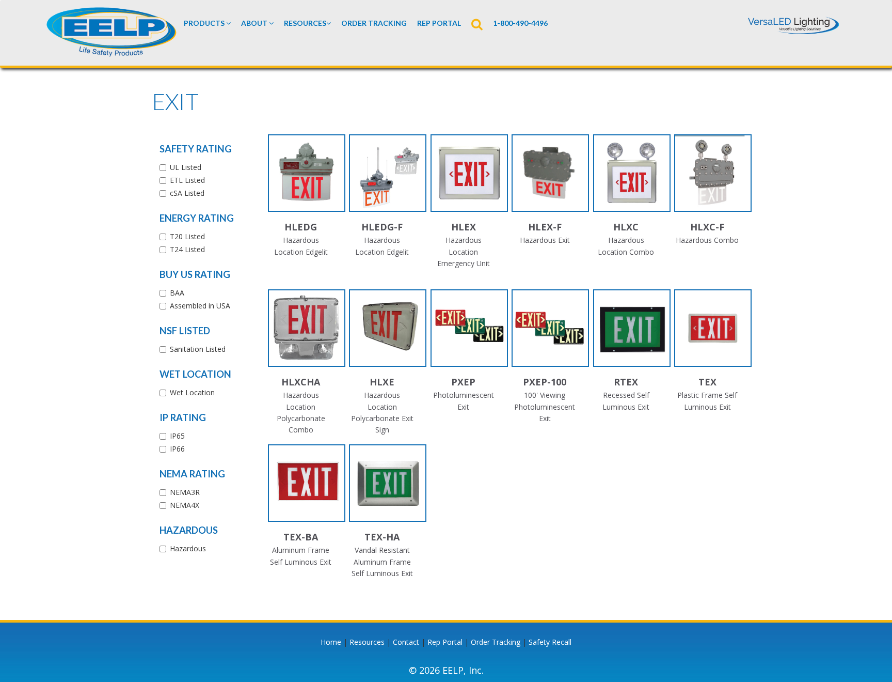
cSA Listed (187, 193)
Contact (406, 642)
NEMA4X (184, 505)
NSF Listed (185, 330)
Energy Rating (197, 218)
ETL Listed (187, 180)
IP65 (177, 436)
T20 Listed (187, 236)
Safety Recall (550, 642)
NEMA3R (185, 492)
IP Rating (183, 417)
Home (331, 642)
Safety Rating (196, 148)
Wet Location (195, 374)
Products (205, 23)
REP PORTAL (439, 23)
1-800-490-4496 (520, 23)
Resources (305, 23)
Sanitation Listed (198, 349)
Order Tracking (374, 23)
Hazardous (189, 530)
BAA (177, 293)
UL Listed (185, 167)
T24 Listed (187, 249)
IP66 (177, 449)
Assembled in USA (200, 306)
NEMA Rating (192, 473)
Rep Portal (445, 642)
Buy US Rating (195, 274)
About (255, 23)
